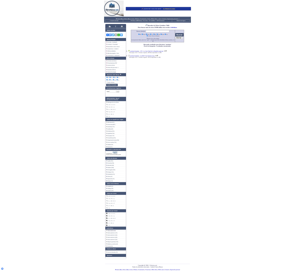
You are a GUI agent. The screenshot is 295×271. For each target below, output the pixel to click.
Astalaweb (114, 42)
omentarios (143, 18)
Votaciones (117, 55)
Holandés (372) (111, 174)
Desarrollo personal (112, 67)
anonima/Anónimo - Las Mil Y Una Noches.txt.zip (142, 56)
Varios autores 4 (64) (112, 237)
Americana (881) (111, 124)
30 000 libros (173, 27)
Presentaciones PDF (112, 63)
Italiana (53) (110, 144)
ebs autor (161, 269)
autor (159, 18)
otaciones (148, 269)
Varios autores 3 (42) (112, 235)
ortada (118, 18)
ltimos (137, 18)
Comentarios (111, 55)
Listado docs (110, 49)
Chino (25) (110, 176)
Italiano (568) (111, 167)
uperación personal (172, 18)
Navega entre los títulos (113, 102)
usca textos (131, 18)
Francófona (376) (112, 138)
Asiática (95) (110, 129)
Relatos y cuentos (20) (113, 244)
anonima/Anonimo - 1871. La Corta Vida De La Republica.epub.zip (146, 51)
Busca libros (110, 46)
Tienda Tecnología (112, 72)
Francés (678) (111, 163)
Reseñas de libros (112, 69)
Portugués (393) (111, 169)
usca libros (124, 18)
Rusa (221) (110, 146)
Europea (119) (111, 135)
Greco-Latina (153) (112, 142)
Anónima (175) (111, 126)
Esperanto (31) (111, 178)
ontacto (164, 18)
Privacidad (115, 44)
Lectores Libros (111, 65)
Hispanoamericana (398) (113, 140)
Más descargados (112, 53)
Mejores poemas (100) (113, 241)
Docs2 (118, 46)
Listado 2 (116, 49)
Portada (109, 42)
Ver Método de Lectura (169, 8)
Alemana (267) (111, 122)
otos (149, 18)
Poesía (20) (110, 246)
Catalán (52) (110, 186)
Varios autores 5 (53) (112, 239)
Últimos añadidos (112, 51)
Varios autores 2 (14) (112, 233)
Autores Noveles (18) (113, 252)
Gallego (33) (110, 188)
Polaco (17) (110, 181)
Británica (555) (111, 131)
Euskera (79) (110, 190)
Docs (115, 46)
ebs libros (154, 18)
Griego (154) (111, 172)
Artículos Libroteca (112, 61)
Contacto (110, 44)
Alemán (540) (111, 165)
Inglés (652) (110, 161)
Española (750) (111, 133)
